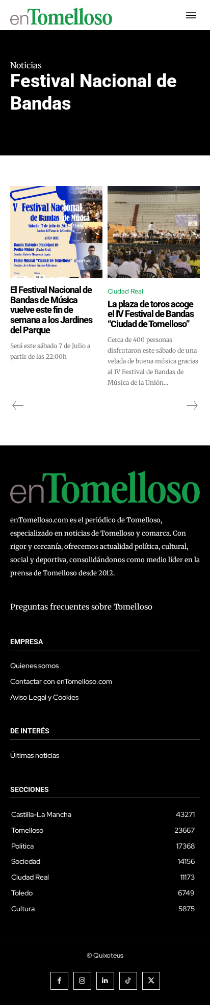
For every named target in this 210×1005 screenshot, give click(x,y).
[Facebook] (59, 981)
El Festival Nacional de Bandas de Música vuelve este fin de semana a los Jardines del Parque (51, 309)
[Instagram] (82, 981)
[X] (151, 981)
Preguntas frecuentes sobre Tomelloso (81, 607)
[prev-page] (18, 405)
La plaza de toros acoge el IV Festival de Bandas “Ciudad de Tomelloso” (151, 314)
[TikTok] (128, 981)
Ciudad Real (125, 291)
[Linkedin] (105, 981)
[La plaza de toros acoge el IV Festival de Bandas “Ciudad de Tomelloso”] (154, 232)
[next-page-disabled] (191, 405)
